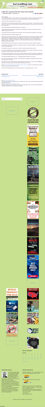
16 (37, 357)
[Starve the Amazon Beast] (12, 330)
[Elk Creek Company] (33, 115)
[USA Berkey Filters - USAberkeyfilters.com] (12, 318)
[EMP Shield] (12, 306)
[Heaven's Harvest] (33, 210)
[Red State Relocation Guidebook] (33, 294)
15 (34, 357)
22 (34, 358)
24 (40, 358)
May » (26, 361)
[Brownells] (33, 136)
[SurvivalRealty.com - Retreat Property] (12, 294)
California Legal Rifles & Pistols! (8, 80)
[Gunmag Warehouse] (33, 246)
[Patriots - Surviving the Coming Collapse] (33, 173)
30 (37, 359)
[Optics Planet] (33, 330)
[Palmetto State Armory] (33, 266)
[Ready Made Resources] (33, 155)
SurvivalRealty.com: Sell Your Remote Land (10, 83)
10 (40, 356)
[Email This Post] (34, 13)
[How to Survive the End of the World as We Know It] (33, 191)
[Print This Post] (33, 13)
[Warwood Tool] (33, 318)
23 (37, 358)
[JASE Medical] (33, 306)
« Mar (23, 361)
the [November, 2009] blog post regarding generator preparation (16, 64)
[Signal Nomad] (33, 228)
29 (34, 359)
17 (40, 357)
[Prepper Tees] (33, 343)
